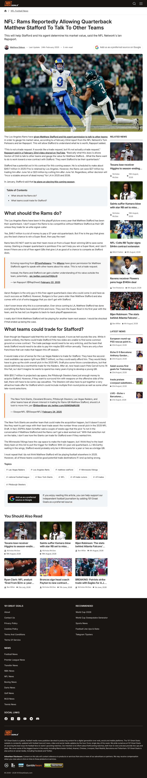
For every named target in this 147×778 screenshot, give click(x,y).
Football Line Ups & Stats (87, 629)
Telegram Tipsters (84, 634)
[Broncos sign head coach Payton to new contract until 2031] (56, 567)
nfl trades (99, 477)
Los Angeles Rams (41, 470)
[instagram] (18, 718)
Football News (11, 654)
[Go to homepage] (11, 3)
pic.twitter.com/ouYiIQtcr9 (43, 276)
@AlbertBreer (40, 405)
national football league (19, 477)
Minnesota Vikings (89, 470)
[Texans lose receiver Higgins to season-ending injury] (20, 531)
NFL (62, 477)
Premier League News (14, 660)
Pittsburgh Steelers (17, 484)
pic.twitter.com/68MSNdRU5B (64, 405)
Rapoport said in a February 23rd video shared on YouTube (34, 152)
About (7, 612)
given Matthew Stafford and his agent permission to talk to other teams (71, 136)
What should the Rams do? (24, 195)
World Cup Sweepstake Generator (92, 617)
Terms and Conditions (14, 634)
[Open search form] (134, 3)
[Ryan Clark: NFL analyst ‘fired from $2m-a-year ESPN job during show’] (20, 567)
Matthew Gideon (17, 47)
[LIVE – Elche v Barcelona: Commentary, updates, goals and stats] (139, 395)
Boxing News (10, 682)
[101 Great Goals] (73, 733)
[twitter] (12, 718)
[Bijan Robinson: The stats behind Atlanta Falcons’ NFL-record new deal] (91, 531)
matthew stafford (65, 470)
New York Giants (45, 477)
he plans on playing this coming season (54, 181)
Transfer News (11, 665)
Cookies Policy (11, 629)
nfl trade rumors (80, 477)
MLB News (9, 698)
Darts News (9, 687)
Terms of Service (12, 640)
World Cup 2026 (83, 612)
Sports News (82, 623)
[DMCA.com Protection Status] (53, 766)
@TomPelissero (43, 263)
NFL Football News (19, 11)
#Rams (60, 263)
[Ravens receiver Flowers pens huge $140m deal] (126, 265)
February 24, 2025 (52, 411)
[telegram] (31, 718)
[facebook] (6, 718)
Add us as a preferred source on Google (120, 47)
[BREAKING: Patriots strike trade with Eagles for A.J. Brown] (91, 567)
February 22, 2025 (50, 282)
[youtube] (25, 718)
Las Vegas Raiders (17, 470)
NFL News (9, 676)
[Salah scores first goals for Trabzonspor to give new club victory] (139, 367)
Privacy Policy (11, 623)
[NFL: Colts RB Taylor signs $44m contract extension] (126, 229)
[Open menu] (141, 3)
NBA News (9, 671)
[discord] (37, 718)
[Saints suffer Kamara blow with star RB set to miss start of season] (56, 531)
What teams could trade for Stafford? (29, 200)
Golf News (9, 693)
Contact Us (9, 617)
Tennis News (10, 704)
